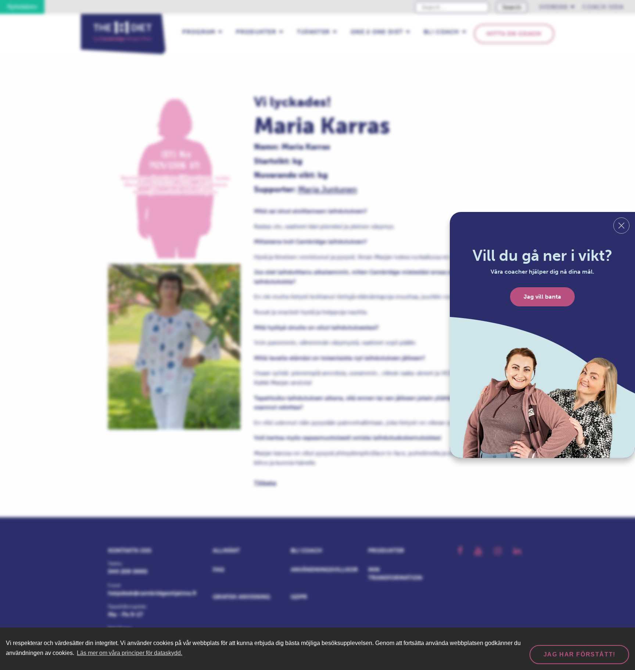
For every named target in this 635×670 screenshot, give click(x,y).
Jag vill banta (542, 296)
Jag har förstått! (579, 654)
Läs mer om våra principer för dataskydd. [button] (129, 653)
